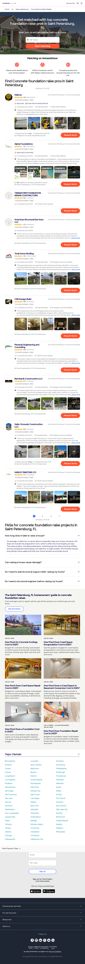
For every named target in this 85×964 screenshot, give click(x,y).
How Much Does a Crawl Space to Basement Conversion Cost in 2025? (62, 686)
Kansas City (35, 791)
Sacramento (10, 787)
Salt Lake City (62, 809)
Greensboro (36, 817)
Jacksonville (10, 817)
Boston (34, 772)
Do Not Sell (44, 947)
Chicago (8, 835)
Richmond (60, 817)
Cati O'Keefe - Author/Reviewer (56, 725)
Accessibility (53, 947)
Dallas (58, 791)
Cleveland (35, 832)
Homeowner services (11, 906)
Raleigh (34, 821)
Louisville (34, 761)
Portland (59, 761)
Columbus (35, 835)
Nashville (60, 783)
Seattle (59, 824)
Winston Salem (37, 824)
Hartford (8, 806)
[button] (21, 123)
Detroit (34, 776)
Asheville (34, 809)
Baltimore (35, 768)
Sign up (42, 871)
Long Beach (10, 776)
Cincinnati (35, 828)
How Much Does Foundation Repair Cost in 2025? (61, 732)
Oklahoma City (37, 839)
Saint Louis (35, 794)
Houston (59, 802)
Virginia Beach (62, 821)
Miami (7, 821)
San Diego (9, 791)
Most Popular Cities (10, 849)
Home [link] (7, 9)
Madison (59, 828)
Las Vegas (35, 798)
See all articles (14, 609)
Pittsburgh (60, 772)
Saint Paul (35, 787)
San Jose (8, 798)
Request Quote (70, 135)
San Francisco (11, 794)
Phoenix (8, 765)
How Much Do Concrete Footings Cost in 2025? (21, 643)
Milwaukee (60, 832)
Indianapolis (10, 839)
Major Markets (13, 754)
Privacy (30, 947)
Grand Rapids (36, 780)
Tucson (8, 768)
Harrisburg (60, 765)
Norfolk (59, 813)
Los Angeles (10, 780)
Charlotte (35, 813)
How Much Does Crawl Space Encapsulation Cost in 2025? (58, 643)
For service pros (9, 913)
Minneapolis (36, 783)
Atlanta (8, 832)
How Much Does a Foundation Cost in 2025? (22, 730)
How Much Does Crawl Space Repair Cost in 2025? (23, 686)
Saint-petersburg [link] (22, 9)
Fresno (8, 772)
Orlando (8, 824)
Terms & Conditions (55, 951)
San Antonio (61, 806)
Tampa (8, 828)
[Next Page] (59, 516)
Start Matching (42, 46)
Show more (76, 238)
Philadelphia (61, 768)
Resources (6, 920)
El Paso (59, 794)
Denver (8, 802)
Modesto (9, 783)
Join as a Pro (70, 3)
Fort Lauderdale (12, 813)
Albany (33, 802)
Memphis (60, 780)
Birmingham (10, 761)
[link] (42, 97)
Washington (10, 809)
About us (6, 926)
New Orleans (36, 765)
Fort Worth (60, 798)
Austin (58, 787)
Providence (61, 776)
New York (35, 806)
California (37, 947)
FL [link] (12, 9)
